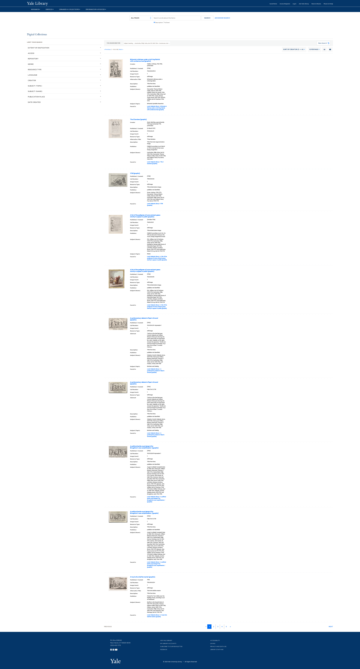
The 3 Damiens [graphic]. (138, 119)
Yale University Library (50, 3)
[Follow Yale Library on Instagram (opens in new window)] (113, 650)
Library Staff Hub (216, 649)
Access (31, 53)
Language (32, 75)
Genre (31, 64)
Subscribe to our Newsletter (171, 646)
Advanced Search (222, 18)
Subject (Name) (35, 91)
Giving (212, 643)
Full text (167, 22)
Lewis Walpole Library (153, 106)
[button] (207, 18)
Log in (294, 4)
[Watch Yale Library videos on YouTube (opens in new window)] (116, 650)
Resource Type (34, 69)
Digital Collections (37, 34)
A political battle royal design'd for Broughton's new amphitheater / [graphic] (144, 447)
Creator (32, 80)
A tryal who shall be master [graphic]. (142, 577)
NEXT (331, 626)
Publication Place (36, 97)
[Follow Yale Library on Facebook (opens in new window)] (111, 650)
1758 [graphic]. (135, 173)
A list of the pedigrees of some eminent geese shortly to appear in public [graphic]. (145, 216)
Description (159, 22)
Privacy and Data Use (218, 646)
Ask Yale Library (304, 4)
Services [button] (49, 9)
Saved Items (273, 4)
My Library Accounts (168, 643)
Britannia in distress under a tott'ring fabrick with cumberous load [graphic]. (145, 60)
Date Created (34, 102)
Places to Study (328, 4)
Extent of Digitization (38, 48)
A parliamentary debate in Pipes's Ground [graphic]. (144, 319)
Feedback (163, 649)
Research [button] (35, 9)
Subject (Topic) (35, 86)
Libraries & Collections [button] (69, 9)
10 (313, 49)
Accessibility (215, 640)
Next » (121, 49)
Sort (293, 49)
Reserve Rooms (316, 4)
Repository (33, 58)
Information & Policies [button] (95, 9)
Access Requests (285, 4)
